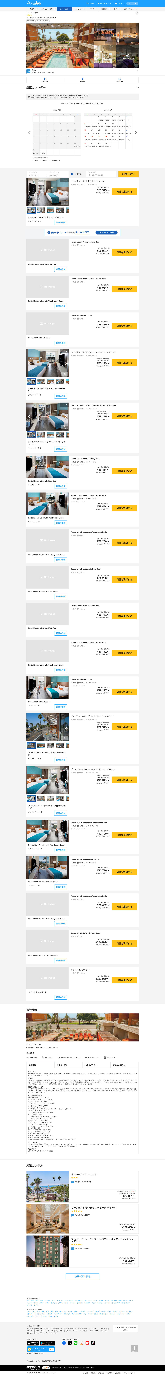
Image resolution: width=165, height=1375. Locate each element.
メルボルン (129, 1311)
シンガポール (79, 1300)
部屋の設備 (60, 222)
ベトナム (47, 1300)
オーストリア (116, 1303)
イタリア (87, 1303)
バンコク (82, 1311)
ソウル (29, 1311)
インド (95, 1300)
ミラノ (96, 1314)
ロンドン (112, 1314)
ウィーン (44, 1316)
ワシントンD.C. (77, 1314)
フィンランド (126, 1303)
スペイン (107, 1303)
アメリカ (53, 1303)
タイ (53, 1300)
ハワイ (47, 1303)
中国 (37, 1300)
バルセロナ (30, 1316)
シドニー (121, 1311)
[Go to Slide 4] (60, 210)
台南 (47, 1311)
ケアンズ (29, 1314)
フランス (79, 1303)
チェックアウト (54, 172)
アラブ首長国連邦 (116, 1300)
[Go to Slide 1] (31, 210)
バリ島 (109, 1311)
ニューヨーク (58, 1314)
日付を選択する (124, 191)
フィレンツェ (104, 1314)
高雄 (52, 1311)
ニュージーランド (32, 1303)
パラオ (41, 1303)
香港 (41, 1300)
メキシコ (72, 1303)
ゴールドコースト (39, 1314)
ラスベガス (67, 1314)
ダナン (76, 1311)
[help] (53, 72)
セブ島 (98, 1311)
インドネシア (69, 1300)
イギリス (100, 1303)
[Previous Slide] (29, 192)
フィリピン (59, 1300)
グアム (60, 1303)
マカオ (101, 1300)
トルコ (107, 1300)
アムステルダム (53, 1316)
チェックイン (33, 172)
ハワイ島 (49, 1314)
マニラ (103, 1311)
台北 (43, 1311)
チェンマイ (90, 1311)
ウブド (115, 1311)
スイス (36, 1305)
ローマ (90, 1314)
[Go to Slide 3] (50, 210)
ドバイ (37, 1316)
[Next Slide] (66, 192)
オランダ (29, 1305)
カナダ (66, 1303)
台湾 (32, 1300)
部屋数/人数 (92, 172)
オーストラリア (128, 1300)
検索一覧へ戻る (82, 1276)
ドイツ (93, 1303)
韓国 (28, 1300)
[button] (127, 56)
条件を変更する (128, 174)
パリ (84, 1314)
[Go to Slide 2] (40, 210)
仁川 (38, 1311)
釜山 (34, 1311)
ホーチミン (63, 1311)
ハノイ (70, 1311)
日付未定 (78, 174)
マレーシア (88, 1300)
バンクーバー (121, 1314)
